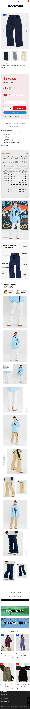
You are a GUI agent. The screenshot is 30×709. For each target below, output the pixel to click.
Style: (4, 100)
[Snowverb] (15, 6)
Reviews (16, 123)
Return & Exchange (15, 126)
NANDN (3, 69)
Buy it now (15, 112)
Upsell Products (15, 661)
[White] (15, 89)
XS (5, 94)
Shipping (22, 123)
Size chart (17, 116)
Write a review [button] (15, 600)
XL (21, 94)
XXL (5, 97)
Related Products (15, 631)
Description (8, 123)
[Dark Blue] (5, 89)
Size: (5, 92)
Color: (7, 85)
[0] (27, 2)
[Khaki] (10, 89)
